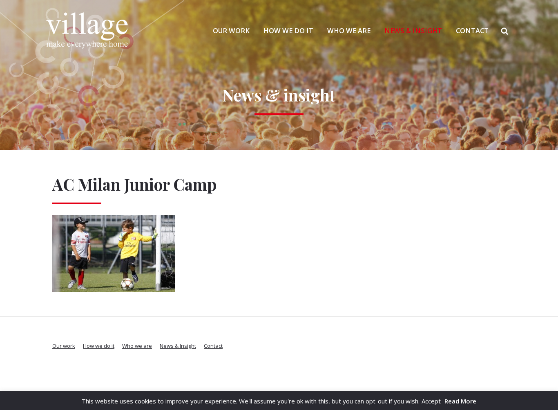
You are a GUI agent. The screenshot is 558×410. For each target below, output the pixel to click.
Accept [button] (431, 401)
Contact (472, 30)
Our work (231, 30)
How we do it (288, 30)
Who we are (349, 30)
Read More (460, 401)
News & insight (279, 95)
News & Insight (413, 30)
